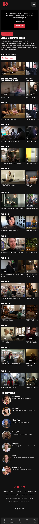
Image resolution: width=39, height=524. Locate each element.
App (35, 491)
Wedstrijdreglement (8, 491)
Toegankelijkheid (15, 495)
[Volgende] (36, 69)
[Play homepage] (5, 4)
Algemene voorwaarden (27, 495)
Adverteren (19, 491)
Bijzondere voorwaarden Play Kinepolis (16, 498)
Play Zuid (30, 491)
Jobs (24, 491)
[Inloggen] (33, 4)
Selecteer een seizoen (8, 54)
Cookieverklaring (13, 502)
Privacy (31, 498)
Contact (7, 495)
